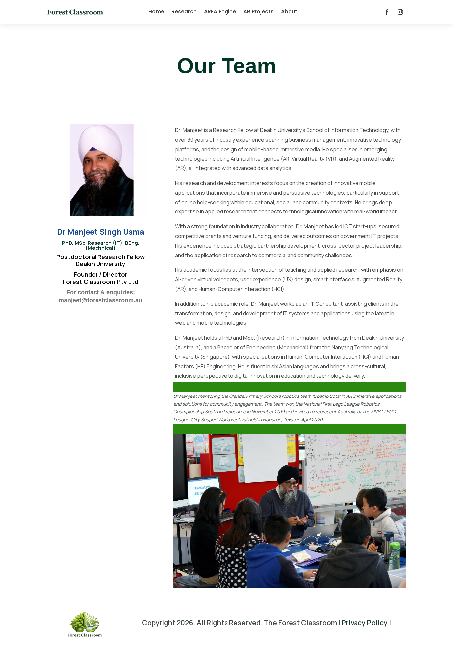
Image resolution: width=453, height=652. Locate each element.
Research (184, 11)
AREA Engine (220, 11)
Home (156, 11)
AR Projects (258, 11)
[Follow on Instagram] (400, 12)
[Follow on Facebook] (387, 12)
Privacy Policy (365, 622)
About (289, 11)
